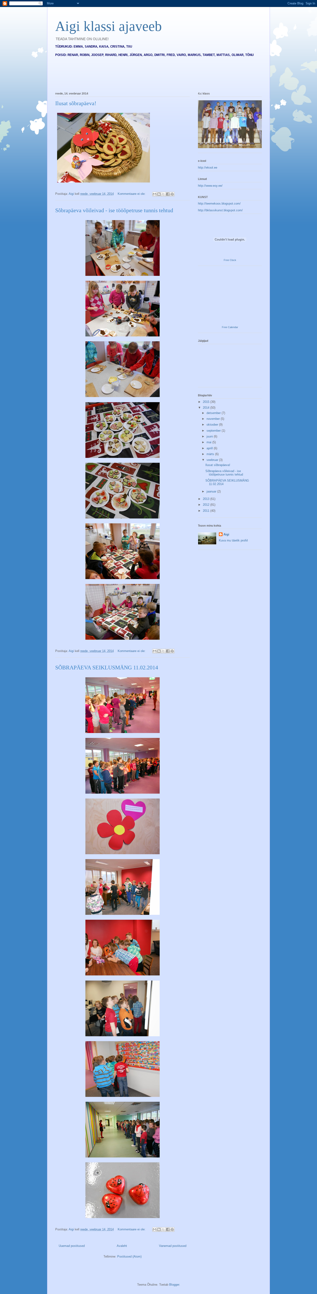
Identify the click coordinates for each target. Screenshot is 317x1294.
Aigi (226, 534)
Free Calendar (230, 327)
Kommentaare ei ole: (132, 194)
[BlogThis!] (159, 194)
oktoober (213, 424)
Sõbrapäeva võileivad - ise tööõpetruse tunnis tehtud (114, 210)
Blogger (174, 1284)
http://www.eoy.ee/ (210, 185)
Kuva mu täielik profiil (233, 540)
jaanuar (212, 491)
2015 (206, 402)
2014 (206, 407)
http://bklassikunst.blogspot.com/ (220, 210)
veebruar (213, 460)
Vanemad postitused (172, 1246)
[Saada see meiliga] (154, 194)
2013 (206, 499)
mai (209, 442)
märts (211, 454)
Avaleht (122, 1246)
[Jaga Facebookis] (167, 194)
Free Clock (230, 260)
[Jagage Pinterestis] (172, 194)
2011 (206, 510)
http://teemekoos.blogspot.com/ (219, 203)
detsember (214, 413)
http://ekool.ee (207, 167)
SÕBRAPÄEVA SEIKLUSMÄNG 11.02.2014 (106, 668)
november (214, 418)
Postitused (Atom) (129, 1256)
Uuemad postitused (72, 1246)
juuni (210, 436)
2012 (206, 504)
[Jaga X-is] (163, 194)
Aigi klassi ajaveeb (108, 26)
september (214, 430)
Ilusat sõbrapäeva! (75, 103)
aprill (210, 448)
